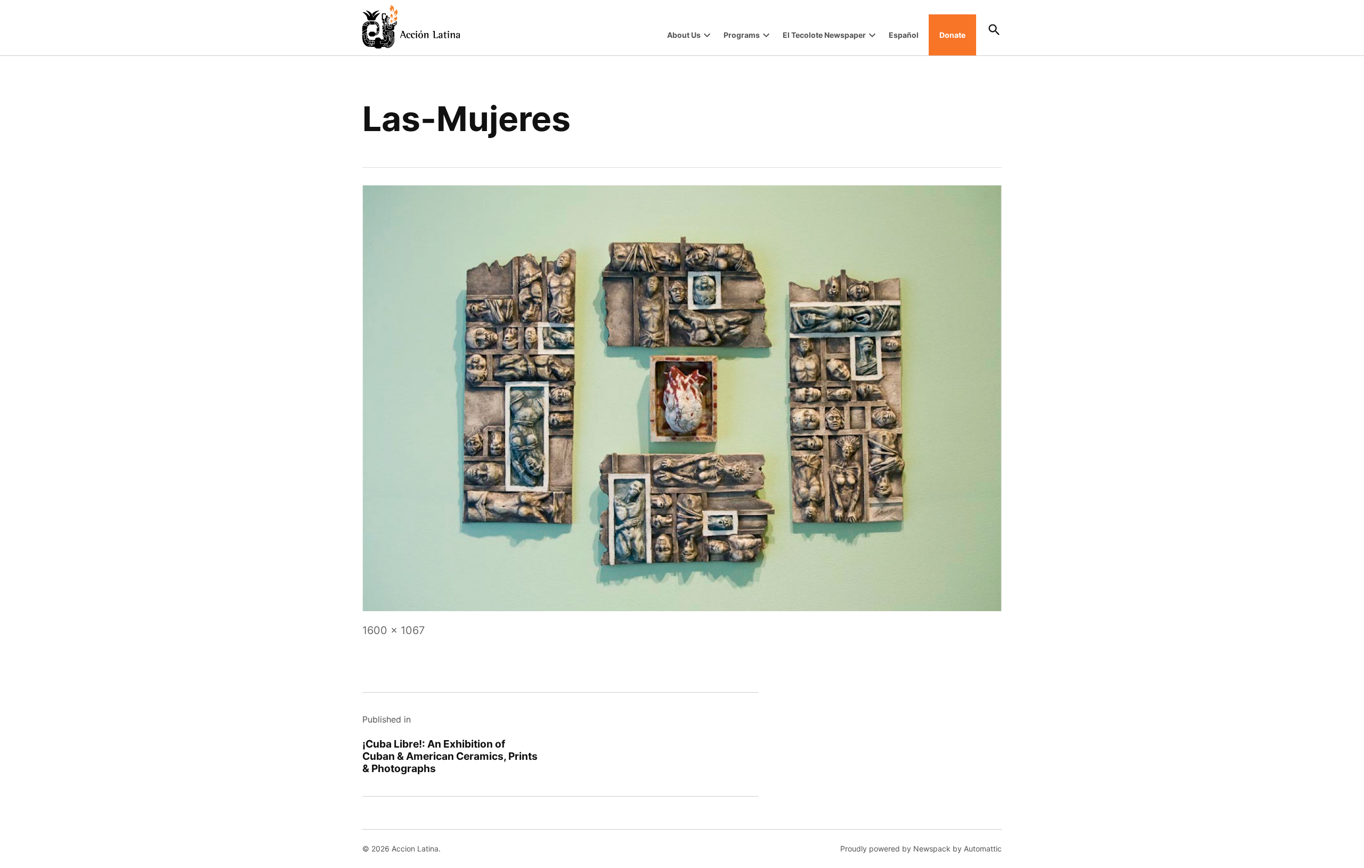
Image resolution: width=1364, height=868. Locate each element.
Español (904, 34)
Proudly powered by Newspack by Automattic (921, 848)
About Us (684, 34)
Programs (742, 34)
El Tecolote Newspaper (824, 34)
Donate (952, 34)
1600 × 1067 (393, 630)
